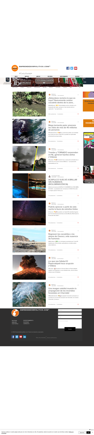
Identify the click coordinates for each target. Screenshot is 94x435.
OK (88, 432)
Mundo (51, 87)
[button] (79, 87)
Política (22, 87)
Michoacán (15, 87)
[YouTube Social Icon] (75, 68)
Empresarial (37, 87)
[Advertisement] (44, 10)
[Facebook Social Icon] (67, 68)
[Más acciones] (78, 95)
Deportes (29, 87)
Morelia (44, 87)
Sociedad (58, 87)
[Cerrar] (92, 432)
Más (71, 87)
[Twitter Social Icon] (71, 68)
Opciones (82, 432)
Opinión (65, 87)
